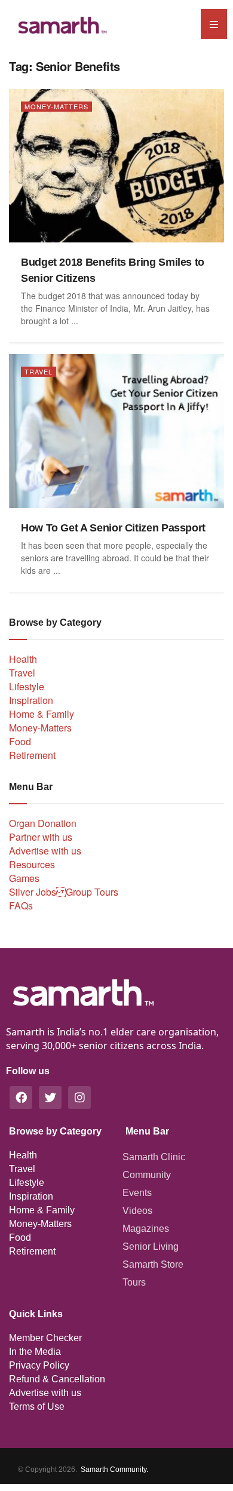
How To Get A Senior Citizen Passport (113, 528)
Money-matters (56, 106)
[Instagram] (79, 1097)
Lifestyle (26, 686)
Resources (32, 864)
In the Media (35, 1351)
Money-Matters (40, 727)
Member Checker (45, 1338)
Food (20, 741)
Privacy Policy (39, 1365)
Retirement (32, 755)
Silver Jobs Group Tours (63, 892)
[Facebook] (21, 1097)
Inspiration (31, 700)
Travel (38, 371)
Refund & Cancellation (57, 1379)
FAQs (21, 905)
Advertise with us (45, 850)
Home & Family (41, 714)
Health (23, 659)
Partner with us (40, 837)
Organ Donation (42, 823)
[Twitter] (50, 1097)
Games (24, 878)
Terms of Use (37, 1406)
